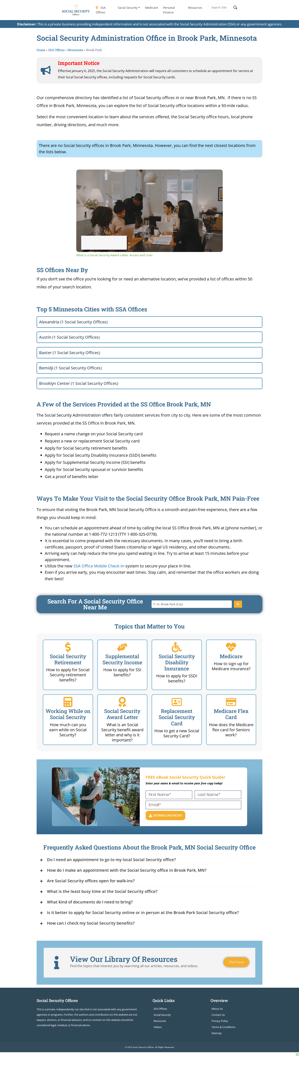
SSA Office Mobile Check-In (98, 566)
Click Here (236, 962)
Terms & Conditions (223, 1027)
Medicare (151, 8)
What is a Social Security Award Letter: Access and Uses (137, 176)
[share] (214, 174)
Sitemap (217, 1033)
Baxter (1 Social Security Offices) (69, 352)
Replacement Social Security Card (177, 717)
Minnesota (75, 50)
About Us (217, 1009)
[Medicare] (231, 647)
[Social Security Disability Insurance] (177, 647)
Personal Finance (169, 10)
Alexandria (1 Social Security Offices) (73, 322)
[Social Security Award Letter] (122, 702)
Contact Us (218, 1015)
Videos (158, 1027)
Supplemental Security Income (122, 659)
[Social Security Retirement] (68, 647)
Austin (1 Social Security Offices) (69, 337)
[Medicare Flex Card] (231, 702)
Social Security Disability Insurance (177, 662)
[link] (83, 176)
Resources (195, 8)
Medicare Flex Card (231, 714)
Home (41, 50)
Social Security (127, 8)
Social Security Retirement (68, 659)
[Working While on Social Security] (68, 702)
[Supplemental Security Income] (122, 647)
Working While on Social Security (68, 714)
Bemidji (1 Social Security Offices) (70, 368)
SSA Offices (101, 10)
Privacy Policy (220, 1021)
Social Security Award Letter (122, 714)
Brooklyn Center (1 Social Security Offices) (78, 383)
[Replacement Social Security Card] (177, 702)
